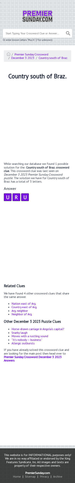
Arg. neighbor (20, 311)
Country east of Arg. (24, 307)
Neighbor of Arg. (22, 314)
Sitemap (30, 476)
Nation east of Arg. (24, 303)
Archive (57, 476)
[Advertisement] (37, 121)
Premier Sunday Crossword (31, 54)
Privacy (44, 476)
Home (17, 476)
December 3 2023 (22, 58)
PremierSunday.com (37, 473)
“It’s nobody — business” (27, 340)
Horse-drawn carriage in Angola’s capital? (38, 329)
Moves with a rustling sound (30, 336)
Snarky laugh (20, 333)
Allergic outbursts (23, 343)
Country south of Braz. (53, 58)
